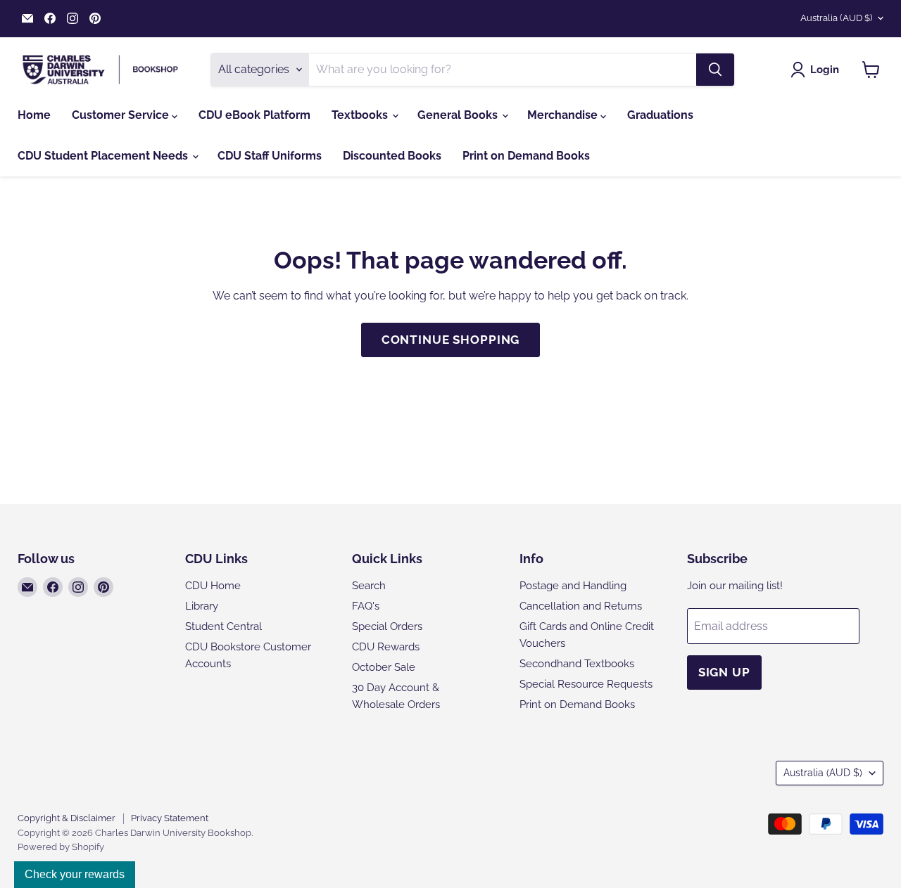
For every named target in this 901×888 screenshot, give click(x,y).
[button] (817, 69)
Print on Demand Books (526, 155)
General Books (458, 115)
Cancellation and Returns (580, 606)
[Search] (715, 69)
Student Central (223, 626)
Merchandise (563, 115)
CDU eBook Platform (254, 115)
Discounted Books (392, 155)
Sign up (724, 672)
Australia (836, 18)
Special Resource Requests (586, 684)
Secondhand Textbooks (576, 663)
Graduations (660, 115)
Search (369, 585)
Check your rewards (75, 874)
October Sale (383, 667)
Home (34, 115)
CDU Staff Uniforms (270, 155)
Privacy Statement (169, 818)
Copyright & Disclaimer (66, 818)
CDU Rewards (386, 647)
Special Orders (387, 626)
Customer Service (122, 115)
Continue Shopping (450, 340)
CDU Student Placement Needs (104, 155)
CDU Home (213, 585)
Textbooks (361, 115)
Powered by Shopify (61, 847)
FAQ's (365, 606)
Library (201, 606)
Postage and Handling (572, 585)
